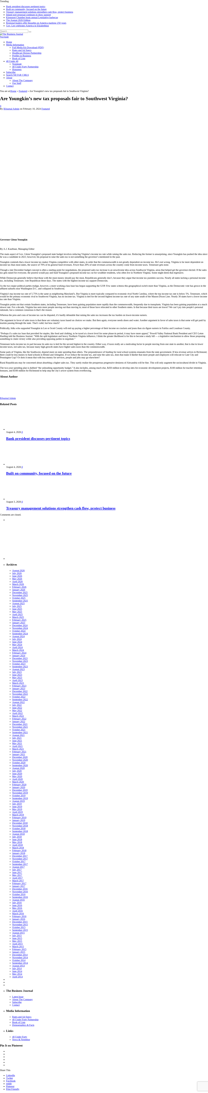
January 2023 (18, 688)
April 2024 (17, 647)
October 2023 (18, 664)
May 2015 (17, 941)
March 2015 (18, 946)
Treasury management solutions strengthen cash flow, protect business (39, 12)
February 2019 (19, 817)
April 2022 (17, 713)
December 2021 (20, 724)
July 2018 (17, 836)
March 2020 (18, 782)
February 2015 (19, 949)
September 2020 (20, 765)
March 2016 (18, 913)
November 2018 (20, 825)
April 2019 (17, 812)
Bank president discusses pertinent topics (25, 6)
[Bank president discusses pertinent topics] (22, 429)
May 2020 (17, 776)
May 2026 (17, 578)
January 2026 (18, 589)
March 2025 (18, 617)
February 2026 (19, 587)
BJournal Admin (11, 109)
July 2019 (17, 804)
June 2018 (17, 839)
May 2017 (17, 875)
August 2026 (18, 570)
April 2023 (17, 680)
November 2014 (20, 957)
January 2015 (18, 952)
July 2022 (17, 705)
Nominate (17, 64)
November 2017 (20, 858)
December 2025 (20, 592)
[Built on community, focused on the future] (22, 464)
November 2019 (20, 793)
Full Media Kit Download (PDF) (28, 47)
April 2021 (17, 746)
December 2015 (20, 922)
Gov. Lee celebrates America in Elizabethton (27, 25)
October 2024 (18, 631)
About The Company (22, 80)
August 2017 (18, 867)
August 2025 (18, 603)
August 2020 (18, 768)
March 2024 (18, 650)
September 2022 (20, 699)
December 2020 (20, 757)
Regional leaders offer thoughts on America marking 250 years (36, 23)
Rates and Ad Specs (21, 50)
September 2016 (20, 897)
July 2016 (17, 902)
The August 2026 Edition (18, 20)
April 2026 (17, 581)
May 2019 (17, 809)
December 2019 (20, 790)
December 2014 (20, 954)
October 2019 (18, 795)
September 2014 (20, 963)
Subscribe (11, 72)
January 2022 (18, 721)
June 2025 (17, 609)
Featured (45, 109)
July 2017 (17, 869)
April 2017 (17, 878)
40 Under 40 (12, 61)
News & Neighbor (21, 1039)
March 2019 (18, 814)
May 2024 (17, 644)
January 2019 (18, 820)
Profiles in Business (21, 55)
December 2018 (20, 823)
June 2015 (17, 938)
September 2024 (20, 633)
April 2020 (17, 779)
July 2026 (17, 573)
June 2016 (17, 905)
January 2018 (18, 853)
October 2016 (18, 894)
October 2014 (18, 960)
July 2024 (17, 639)
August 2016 (18, 900)
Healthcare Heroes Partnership (26, 53)
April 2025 (17, 614)
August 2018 (18, 834)
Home (9, 42)
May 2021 (17, 743)
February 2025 (19, 620)
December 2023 (20, 658)
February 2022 (19, 718)
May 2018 (17, 842)
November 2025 (20, 595)
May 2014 (17, 974)
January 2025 (18, 622)
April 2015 (17, 943)
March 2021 (18, 749)
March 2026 (18, 584)
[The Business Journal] (11, 34)
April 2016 (17, 911)
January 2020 (18, 787)
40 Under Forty (19, 1037)
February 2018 (19, 850)
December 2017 (20, 856)
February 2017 (19, 883)
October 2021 (18, 729)
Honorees (16, 69)
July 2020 (17, 771)
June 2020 (17, 773)
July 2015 (17, 935)
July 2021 (17, 738)
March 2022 (18, 716)
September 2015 (20, 930)
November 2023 (20, 661)
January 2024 (18, 655)
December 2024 (20, 625)
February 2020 (19, 784)
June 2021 (17, 740)
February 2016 (19, 916)
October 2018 (18, 828)
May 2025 (17, 611)
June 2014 (17, 971)
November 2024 (20, 628)
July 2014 (17, 968)
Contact (10, 86)
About (9, 77)
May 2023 (17, 677)
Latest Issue (17, 996)
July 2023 (17, 672)
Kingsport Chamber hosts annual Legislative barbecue (32, 17)
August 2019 (18, 801)
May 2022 (17, 710)
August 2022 (18, 702)
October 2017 (18, 861)
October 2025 (18, 598)
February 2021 (19, 751)
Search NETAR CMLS (17, 75)
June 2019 (17, 806)
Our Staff (16, 83)
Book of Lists (18, 58)
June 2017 (17, 872)
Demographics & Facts (23, 1025)
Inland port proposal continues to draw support (28, 14)
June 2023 (17, 675)
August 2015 (18, 933)
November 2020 (20, 760)
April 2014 (17, 976)
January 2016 (18, 919)
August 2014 (18, 965)
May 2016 (17, 908)
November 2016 (20, 891)
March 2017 (18, 880)
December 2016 (20, 889)
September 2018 (20, 831)
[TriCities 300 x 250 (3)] (29, 558)
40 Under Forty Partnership (25, 66)
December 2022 (20, 691)
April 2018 (17, 845)
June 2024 (17, 642)
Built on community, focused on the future (26, 9)
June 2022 (17, 707)
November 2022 (20, 694)
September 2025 (20, 600)
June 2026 (17, 576)
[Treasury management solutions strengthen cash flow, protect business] (22, 499)
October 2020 (18, 762)
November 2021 (20, 727)
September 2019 (20, 798)
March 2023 (18, 683)
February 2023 (19, 685)
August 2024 (18, 636)
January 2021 (18, 754)
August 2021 (18, 735)
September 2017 (20, 864)
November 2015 (20, 924)
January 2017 (18, 886)
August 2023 (18, 669)
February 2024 (19, 653)
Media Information (15, 44)
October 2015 (18, 927)
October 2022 (18, 696)
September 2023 (20, 666)
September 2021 (20, 732)
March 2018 (18, 847)
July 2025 (17, 606)
